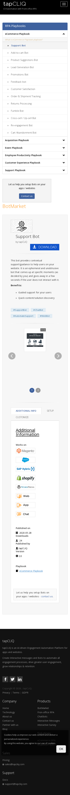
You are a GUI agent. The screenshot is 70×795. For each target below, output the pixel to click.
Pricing (5, 760)
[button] (12, 355)
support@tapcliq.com (16, 783)
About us (7, 716)
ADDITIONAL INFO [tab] (26, 410)
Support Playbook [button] (15, 170)
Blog (4, 729)
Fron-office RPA (45, 712)
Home (5, 708)
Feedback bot (18, 81)
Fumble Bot (17, 110)
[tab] (35, 33)
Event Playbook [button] (13, 148)
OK (61, 749)
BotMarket (43, 708)
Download (46, 247)
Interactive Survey (46, 724)
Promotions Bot (19, 74)
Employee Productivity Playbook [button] (23, 155)
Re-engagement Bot (22, 125)
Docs (5, 779)
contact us (47, 596)
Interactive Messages (48, 720)
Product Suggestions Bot (24, 60)
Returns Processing (21, 103)
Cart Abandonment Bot (23, 132)
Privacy (6, 692)
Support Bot (18, 45)
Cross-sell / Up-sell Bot (23, 118)
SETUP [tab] (50, 410)
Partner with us (10, 724)
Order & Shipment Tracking (26, 96)
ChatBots (42, 716)
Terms (16, 692)
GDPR (25, 692)
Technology (8, 712)
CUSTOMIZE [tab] (22, 417)
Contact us (27, 196)
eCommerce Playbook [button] (17, 34)
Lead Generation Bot (22, 67)
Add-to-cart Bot (19, 52)
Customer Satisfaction (23, 89)
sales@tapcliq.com (14, 764)
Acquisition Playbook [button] (17, 140)
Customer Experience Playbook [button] (22, 162)
